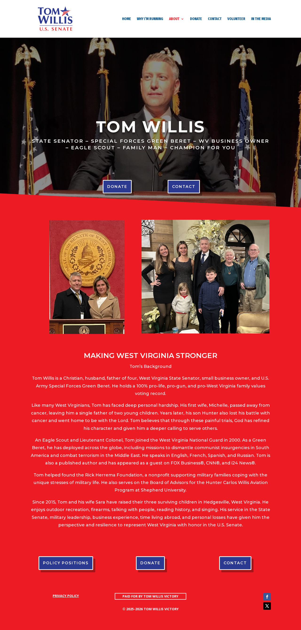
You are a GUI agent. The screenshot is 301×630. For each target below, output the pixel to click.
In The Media (261, 19)
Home (126, 19)
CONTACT (215, 19)
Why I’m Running (150, 19)
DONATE (196, 19)
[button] (150, 532)
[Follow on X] (267, 606)
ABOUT (174, 19)
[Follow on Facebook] (267, 597)
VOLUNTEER (236, 19)
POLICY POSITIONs (66, 563)
